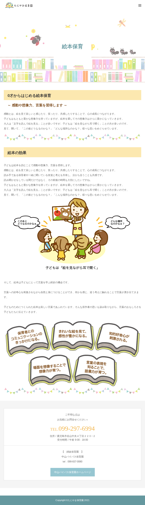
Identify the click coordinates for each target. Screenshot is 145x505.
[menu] (139, 5)
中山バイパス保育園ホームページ (72, 472)
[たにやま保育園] (19, 5)
